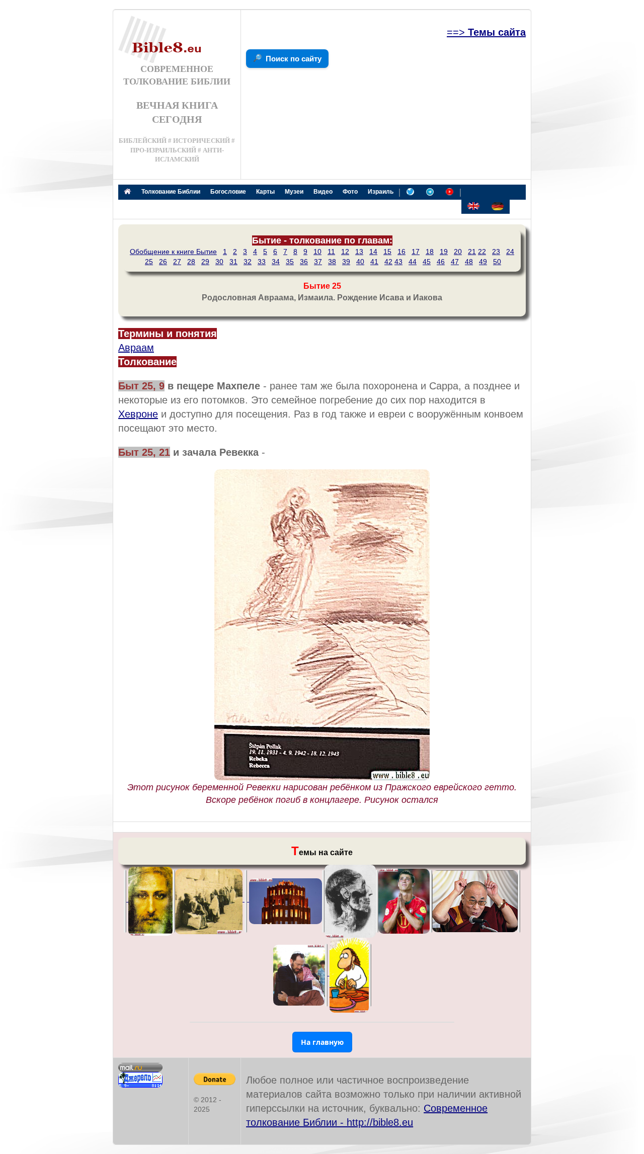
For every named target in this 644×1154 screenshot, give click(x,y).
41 (374, 262)
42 (388, 262)
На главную (322, 1042)
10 (317, 252)
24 (510, 252)
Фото (350, 191)
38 (332, 262)
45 (427, 262)
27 (177, 262)
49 (483, 262)
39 (346, 262)
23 (496, 252)
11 (331, 252)
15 (387, 252)
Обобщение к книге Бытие (173, 252)
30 (219, 262)
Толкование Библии (170, 191)
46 (441, 262)
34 (276, 262)
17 (416, 252)
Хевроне (138, 414)
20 (458, 252)
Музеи (294, 191)
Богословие (228, 191)
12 (345, 252)
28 (191, 262)
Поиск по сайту (293, 58)
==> (486, 32)
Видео (323, 191)
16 (401, 252)
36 (304, 262)
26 (163, 262)
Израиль (380, 191)
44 (413, 262)
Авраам (136, 347)
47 (455, 262)
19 (444, 252)
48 (469, 262)
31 (233, 262)
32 (248, 262)
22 (482, 252)
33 (262, 262)
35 (290, 262)
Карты (265, 191)
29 (205, 262)
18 (430, 252)
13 (359, 252)
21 (472, 252)
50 (497, 262)
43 (398, 262)
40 (360, 262)
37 (318, 262)
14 (373, 252)
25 (149, 262)
